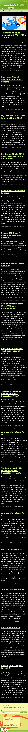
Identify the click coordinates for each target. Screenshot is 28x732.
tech (10, 11)
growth (23, 11)
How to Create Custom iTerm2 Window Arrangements (12, 306)
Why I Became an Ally (11, 549)
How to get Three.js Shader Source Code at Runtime (12, 79)
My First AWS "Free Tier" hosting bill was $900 (13, 117)
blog (11, 8)
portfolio (4, 8)
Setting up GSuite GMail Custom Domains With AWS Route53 (12, 156)
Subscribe (23, 712)
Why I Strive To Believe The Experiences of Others (12, 350)
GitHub (6, 725)
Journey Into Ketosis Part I (14, 589)
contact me (11, 725)
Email (2, 710)
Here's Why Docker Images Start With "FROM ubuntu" (14, 35)
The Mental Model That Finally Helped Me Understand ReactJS (12, 470)
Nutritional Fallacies (10, 627)
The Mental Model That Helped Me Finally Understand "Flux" (12, 393)
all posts (4, 11)
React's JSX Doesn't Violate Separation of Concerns (11, 235)
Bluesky (11, 724)
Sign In (25, 1)
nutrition (16, 11)
